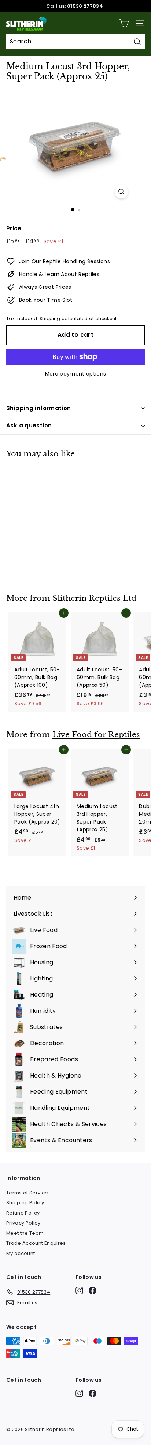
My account (20, 1253)
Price (14, 228)
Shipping (50, 319)
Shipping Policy (25, 1202)
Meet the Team (25, 1233)
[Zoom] (121, 191)
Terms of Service (27, 1192)
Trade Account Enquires (36, 1243)
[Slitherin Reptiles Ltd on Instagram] (79, 1290)
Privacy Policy (23, 1222)
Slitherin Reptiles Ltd (94, 598)
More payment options (75, 373)
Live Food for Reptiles (96, 734)
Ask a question (29, 425)
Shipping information (38, 408)
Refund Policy (23, 1212)
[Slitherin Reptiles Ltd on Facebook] (92, 1290)
